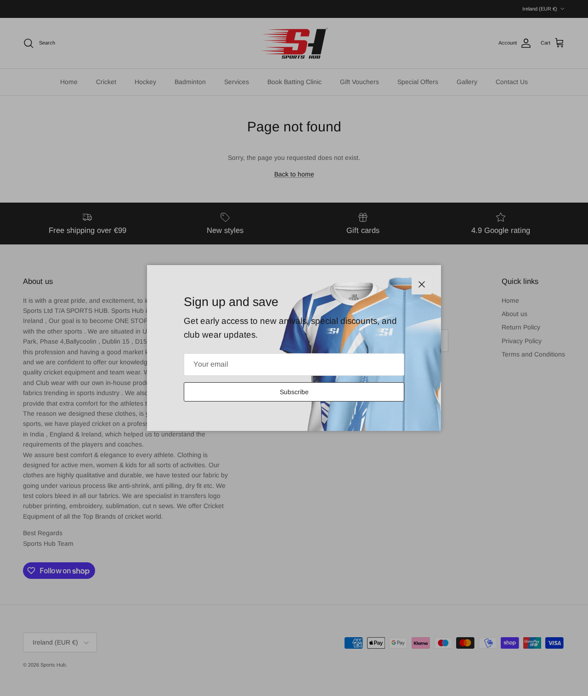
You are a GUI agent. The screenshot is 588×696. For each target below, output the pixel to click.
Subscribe (294, 392)
